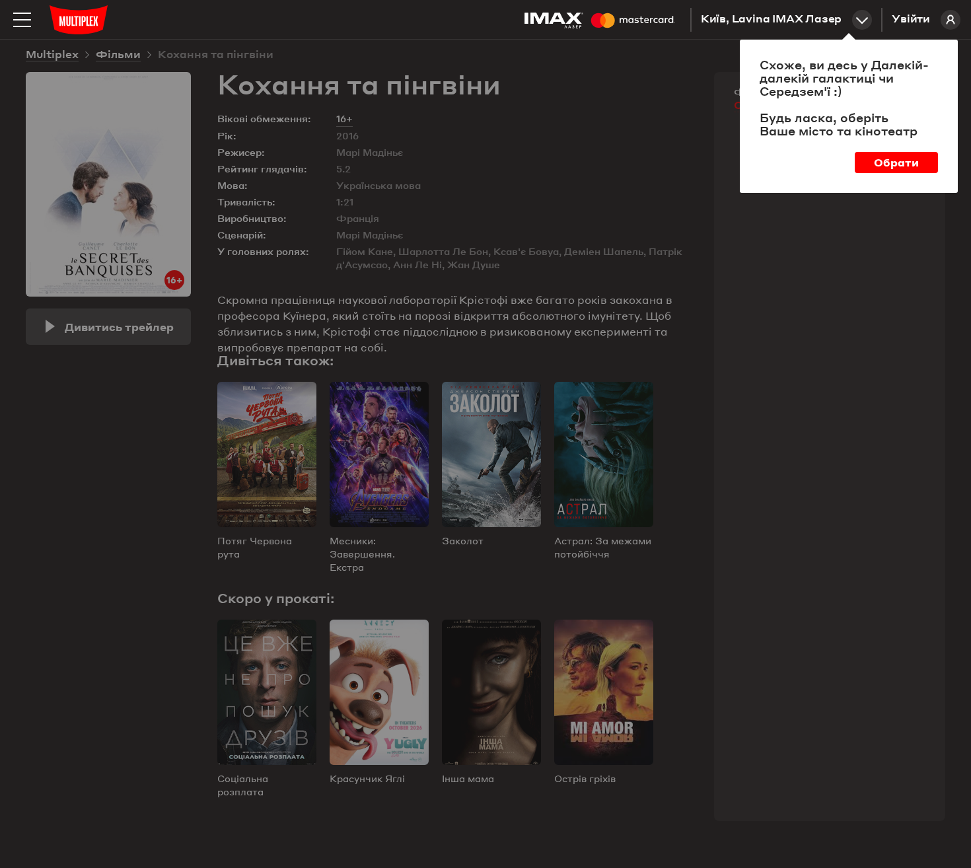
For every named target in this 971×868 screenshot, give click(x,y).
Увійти (911, 20)
